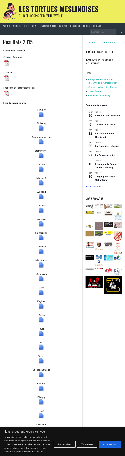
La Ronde (63, 25)
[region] (62, 441)
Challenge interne (48, 25)
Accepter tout (110, 444)
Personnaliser (64, 444)
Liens (26, 25)
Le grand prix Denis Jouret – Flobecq (105, 165)
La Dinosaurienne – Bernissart (105, 135)
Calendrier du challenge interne (100, 42)
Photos (86, 25)
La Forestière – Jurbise (107, 145)
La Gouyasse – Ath (105, 155)
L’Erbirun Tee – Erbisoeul (108, 115)
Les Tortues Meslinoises (58, 8)
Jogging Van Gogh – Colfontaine (106, 178)
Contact (97, 25)
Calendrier (93, 95)
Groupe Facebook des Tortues (102, 87)
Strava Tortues (95, 91)
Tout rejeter (87, 444)
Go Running (104, 95)
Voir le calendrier (94, 186)
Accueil (6, 25)
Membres (17, 25)
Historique (75, 25)
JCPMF (34, 25)
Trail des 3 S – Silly (105, 124)
